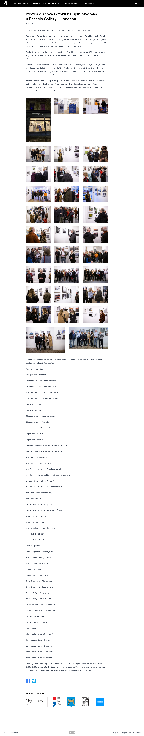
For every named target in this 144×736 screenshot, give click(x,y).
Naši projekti (87, 3)
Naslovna (17, 3)
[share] (28, 681)
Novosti (26, 3)
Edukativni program (69, 3)
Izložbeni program (50, 3)
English (136, 3)
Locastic (138, 732)
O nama (35, 3)
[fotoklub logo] (5, 3)
